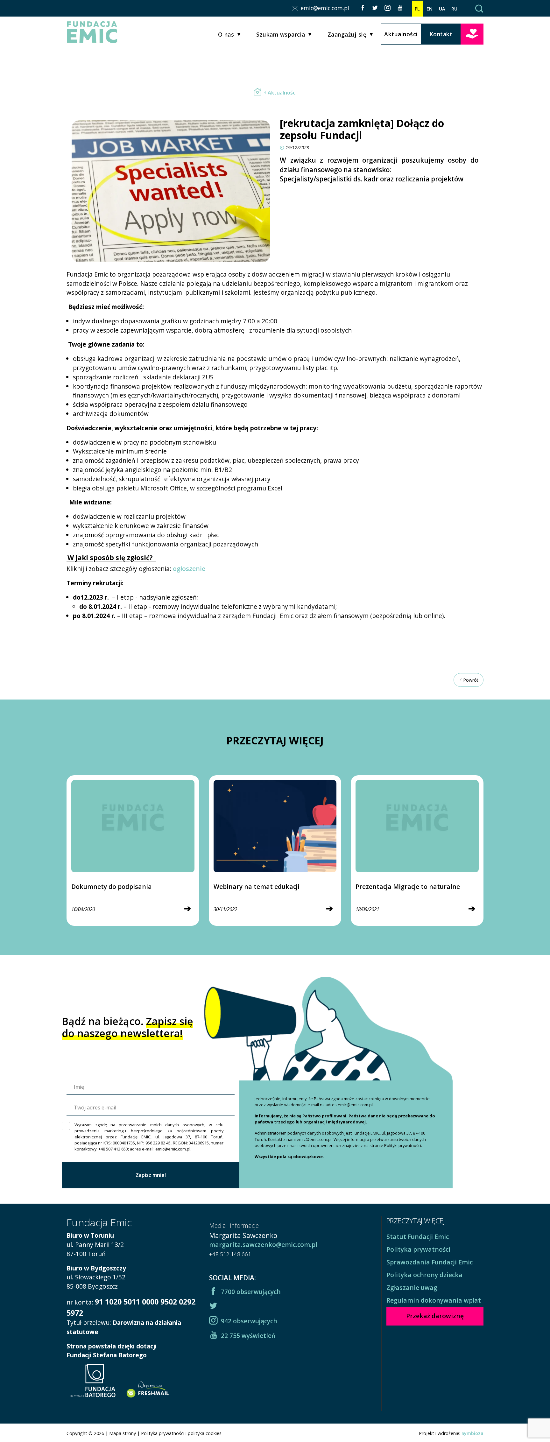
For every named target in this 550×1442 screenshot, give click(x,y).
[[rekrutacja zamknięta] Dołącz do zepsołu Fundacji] (257, 92)
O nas (226, 34)
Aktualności (401, 34)
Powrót (470, 680)
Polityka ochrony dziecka (424, 1274)
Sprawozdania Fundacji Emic (429, 1262)
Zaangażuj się (347, 34)
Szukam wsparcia (280, 34)
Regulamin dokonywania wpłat (433, 1300)
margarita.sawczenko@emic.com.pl (263, 1244)
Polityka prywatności (418, 1249)
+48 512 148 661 (230, 1254)
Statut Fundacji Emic (417, 1236)
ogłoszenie (189, 568)
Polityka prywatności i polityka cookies (181, 1433)
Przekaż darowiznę (472, 33)
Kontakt (441, 34)
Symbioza (472, 1433)
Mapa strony (122, 1433)
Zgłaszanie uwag (411, 1287)
